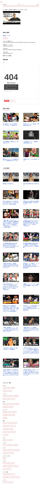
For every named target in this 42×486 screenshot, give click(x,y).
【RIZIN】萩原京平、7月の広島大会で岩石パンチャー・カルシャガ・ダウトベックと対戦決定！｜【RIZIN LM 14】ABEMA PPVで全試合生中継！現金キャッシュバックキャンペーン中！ (11, 372)
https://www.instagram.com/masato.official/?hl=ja (12, 49)
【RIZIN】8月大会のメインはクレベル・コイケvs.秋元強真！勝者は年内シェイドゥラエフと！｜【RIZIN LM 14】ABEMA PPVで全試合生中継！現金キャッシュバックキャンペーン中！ (31, 350)
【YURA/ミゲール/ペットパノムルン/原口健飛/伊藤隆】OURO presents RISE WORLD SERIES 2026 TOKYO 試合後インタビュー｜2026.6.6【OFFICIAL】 (31, 223)
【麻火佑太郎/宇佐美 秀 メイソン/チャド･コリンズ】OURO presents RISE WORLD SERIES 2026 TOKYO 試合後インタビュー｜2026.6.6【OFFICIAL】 (10, 287)
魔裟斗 (4, 62)
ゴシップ (13, 474)
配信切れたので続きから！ (8, 183)
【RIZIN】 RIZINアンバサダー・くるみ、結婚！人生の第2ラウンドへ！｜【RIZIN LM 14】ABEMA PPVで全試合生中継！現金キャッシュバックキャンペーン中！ (31, 372)
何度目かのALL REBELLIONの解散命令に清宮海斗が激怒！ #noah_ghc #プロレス (31, 203)
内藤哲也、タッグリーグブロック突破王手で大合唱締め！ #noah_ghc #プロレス (31, 285)
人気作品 (5, 474)
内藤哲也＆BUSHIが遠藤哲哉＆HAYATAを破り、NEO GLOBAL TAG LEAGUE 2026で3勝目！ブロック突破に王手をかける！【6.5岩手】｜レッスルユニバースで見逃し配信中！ (11, 308)
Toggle (2, 2)
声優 (8, 474)
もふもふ (11, 482)
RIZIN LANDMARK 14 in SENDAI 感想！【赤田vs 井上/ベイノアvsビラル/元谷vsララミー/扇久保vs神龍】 (11, 203)
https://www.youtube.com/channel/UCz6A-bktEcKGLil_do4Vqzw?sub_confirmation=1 (19, 42)
